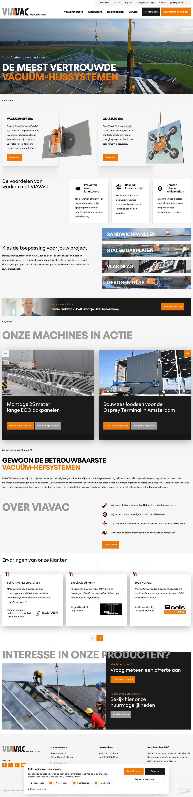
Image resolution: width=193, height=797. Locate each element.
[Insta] (4, 765)
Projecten (129, 3)
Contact (162, 3)
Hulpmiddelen (115, 12)
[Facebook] (10, 765)
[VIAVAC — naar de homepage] (10, 12)
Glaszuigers (95, 12)
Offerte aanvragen (123, 679)
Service (133, 12)
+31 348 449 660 (60, 763)
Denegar (155, 771)
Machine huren (121, 714)
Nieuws (117, 3)
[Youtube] (23, 765)
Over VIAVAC (104, 3)
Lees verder (110, 545)
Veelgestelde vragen (146, 3)
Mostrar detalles (38, 789)
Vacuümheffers (73, 12)
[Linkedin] (17, 765)
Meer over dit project (20, 426)
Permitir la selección (144, 779)
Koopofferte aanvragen (175, 12)
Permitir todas (133, 771)
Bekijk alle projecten (48, 426)
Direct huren (151, 12)
